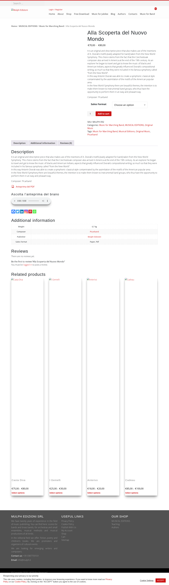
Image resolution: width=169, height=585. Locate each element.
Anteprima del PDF (25, 186)
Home (14, 26)
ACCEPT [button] (160, 580)
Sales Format (98, 104)
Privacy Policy (67, 521)
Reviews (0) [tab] (66, 143)
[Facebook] (13, 211)
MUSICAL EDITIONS (28, 26)
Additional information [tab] (43, 143)
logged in (27, 264)
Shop (63, 533)
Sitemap (65, 540)
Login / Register (56, 9)
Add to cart (103, 113)
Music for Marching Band (51, 26)
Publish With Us (68, 527)
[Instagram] (26, 211)
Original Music (143, 131)
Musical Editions (127, 131)
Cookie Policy (67, 524)
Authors (115, 527)
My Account (66, 530)
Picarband (92, 134)
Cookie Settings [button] (147, 580)
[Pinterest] (30, 211)
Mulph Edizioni (94, 237)
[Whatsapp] (34, 211)
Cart (63, 536)
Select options (18, 493)
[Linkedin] (22, 211)
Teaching (116, 524)
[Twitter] (17, 211)
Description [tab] (19, 143)
